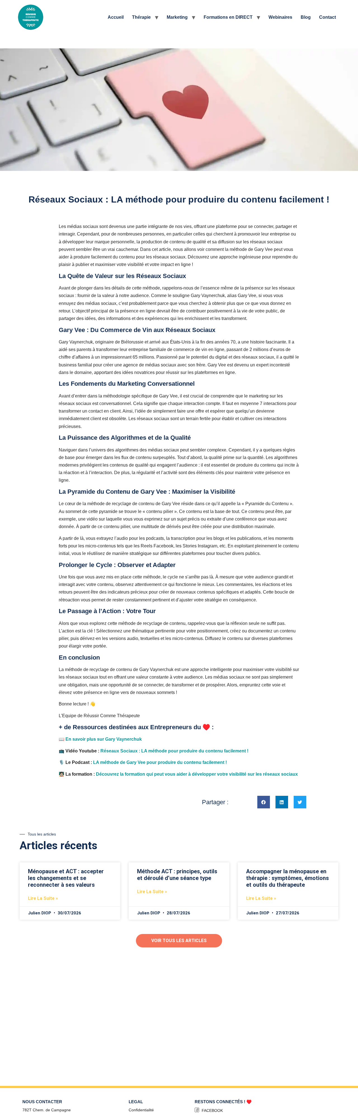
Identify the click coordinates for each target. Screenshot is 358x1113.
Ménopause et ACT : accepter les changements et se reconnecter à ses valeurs (66, 878)
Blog (306, 17)
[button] (263, 802)
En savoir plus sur (104, 739)
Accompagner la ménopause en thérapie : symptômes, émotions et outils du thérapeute (287, 878)
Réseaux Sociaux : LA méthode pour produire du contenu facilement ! (174, 751)
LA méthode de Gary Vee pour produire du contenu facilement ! (160, 762)
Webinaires (280, 17)
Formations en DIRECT (228, 17)
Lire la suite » (43, 898)
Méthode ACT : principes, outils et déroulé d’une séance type (177, 874)
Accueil (116, 17)
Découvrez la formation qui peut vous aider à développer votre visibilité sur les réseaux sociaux (197, 774)
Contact (327, 17)
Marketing (177, 17)
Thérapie (141, 17)
